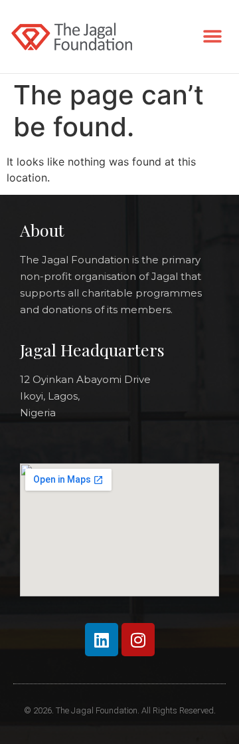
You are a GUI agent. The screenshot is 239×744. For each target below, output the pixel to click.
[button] (212, 37)
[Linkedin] (101, 639)
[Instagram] (138, 639)
